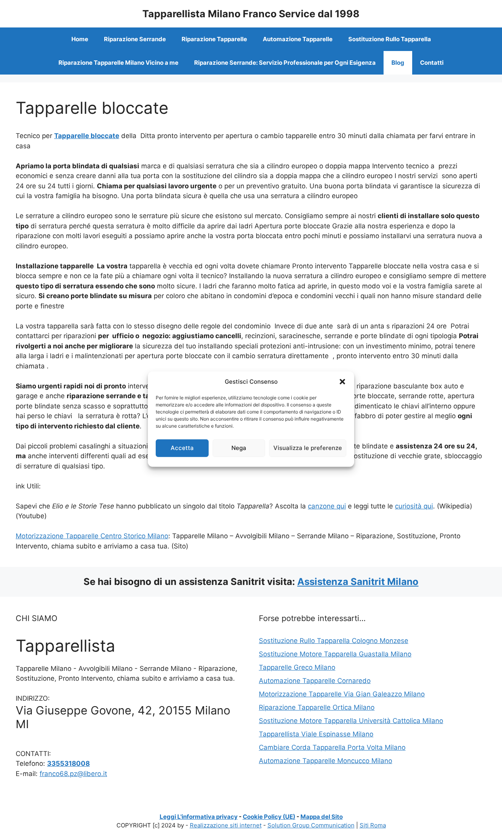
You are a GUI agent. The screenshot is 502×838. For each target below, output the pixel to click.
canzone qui (327, 506)
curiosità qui (414, 506)
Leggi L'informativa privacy (199, 816)
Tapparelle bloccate (86, 136)
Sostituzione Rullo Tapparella (389, 39)
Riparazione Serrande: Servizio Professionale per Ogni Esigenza (285, 62)
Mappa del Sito (321, 816)
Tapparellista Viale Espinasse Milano (316, 734)
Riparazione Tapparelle (214, 39)
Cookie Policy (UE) (269, 816)
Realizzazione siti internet (226, 825)
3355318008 (68, 763)
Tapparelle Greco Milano (297, 667)
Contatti (432, 62)
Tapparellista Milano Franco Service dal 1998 (251, 14)
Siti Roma (373, 825)
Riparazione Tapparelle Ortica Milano (317, 707)
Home (79, 39)
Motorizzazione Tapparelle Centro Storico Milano (92, 536)
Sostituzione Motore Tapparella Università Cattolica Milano (351, 721)
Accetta (182, 448)
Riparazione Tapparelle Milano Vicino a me (118, 62)
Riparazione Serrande (135, 39)
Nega (238, 448)
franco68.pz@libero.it (73, 774)
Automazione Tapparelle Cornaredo (315, 681)
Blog (397, 62)
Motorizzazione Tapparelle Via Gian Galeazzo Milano (342, 694)
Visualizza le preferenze (307, 448)
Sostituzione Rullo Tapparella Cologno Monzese (333, 641)
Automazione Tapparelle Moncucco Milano (325, 761)
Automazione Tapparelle (298, 39)
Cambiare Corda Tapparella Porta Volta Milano (332, 747)
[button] (342, 382)
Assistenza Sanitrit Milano (357, 581)
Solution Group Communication (311, 825)
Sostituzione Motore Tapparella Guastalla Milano (335, 654)
